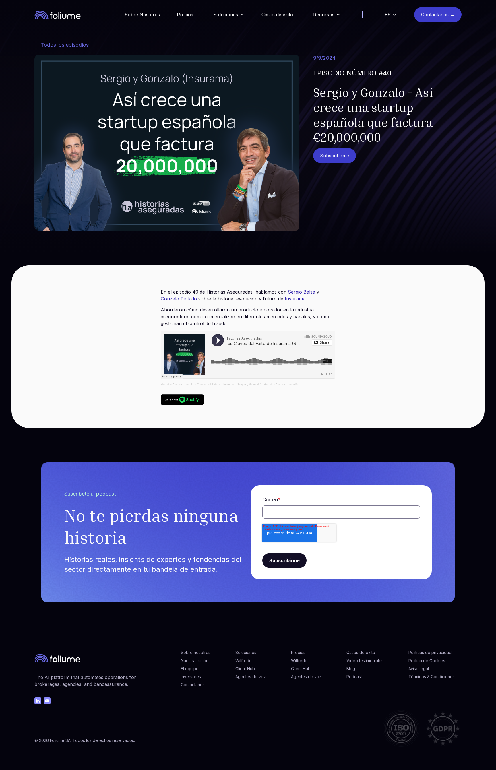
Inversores (191, 676)
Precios (185, 15)
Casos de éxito (277, 15)
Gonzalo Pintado (179, 299)
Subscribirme (334, 155)
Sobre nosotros (195, 652)
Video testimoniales (364, 660)
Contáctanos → (438, 15)
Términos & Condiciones (431, 676)
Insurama (295, 299)
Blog (350, 668)
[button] (228, 15)
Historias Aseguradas (175, 384)
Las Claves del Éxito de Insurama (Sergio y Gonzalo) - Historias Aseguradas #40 (244, 384)
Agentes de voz (250, 676)
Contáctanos (193, 684)
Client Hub (245, 668)
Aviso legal (418, 668)
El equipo (190, 668)
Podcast (354, 676)
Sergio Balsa (301, 292)
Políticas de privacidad (430, 652)
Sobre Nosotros (142, 15)
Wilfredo (243, 660)
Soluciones (245, 652)
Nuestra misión (194, 660)
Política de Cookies (426, 660)
